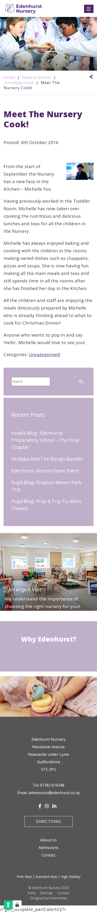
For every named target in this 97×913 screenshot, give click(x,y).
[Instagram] (47, 806)
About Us (48, 840)
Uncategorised (44, 354)
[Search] (81, 381)
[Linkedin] (54, 806)
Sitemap (46, 893)
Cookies (63, 893)
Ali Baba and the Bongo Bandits (47, 459)
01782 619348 (52, 785)
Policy (32, 893)
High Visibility (71, 876)
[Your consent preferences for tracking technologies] (17, 904)
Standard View (46, 876)
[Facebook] (39, 806)
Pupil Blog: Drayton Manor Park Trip (46, 486)
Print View (24, 876)
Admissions (49, 847)
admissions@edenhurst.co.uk (54, 792)
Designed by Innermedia (48, 898)
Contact (48, 855)
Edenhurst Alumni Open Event (45, 470)
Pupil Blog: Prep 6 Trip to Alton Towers (46, 504)
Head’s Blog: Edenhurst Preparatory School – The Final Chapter (45, 440)
